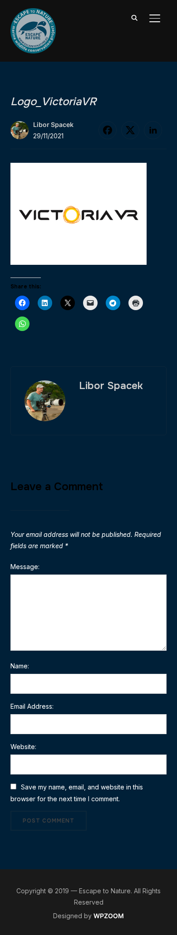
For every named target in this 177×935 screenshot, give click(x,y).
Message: (24, 566)
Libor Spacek (53, 124)
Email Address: (32, 706)
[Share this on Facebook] (107, 130)
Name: (19, 666)
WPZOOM (108, 916)
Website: (23, 746)
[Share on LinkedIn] (153, 130)
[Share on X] (130, 130)
